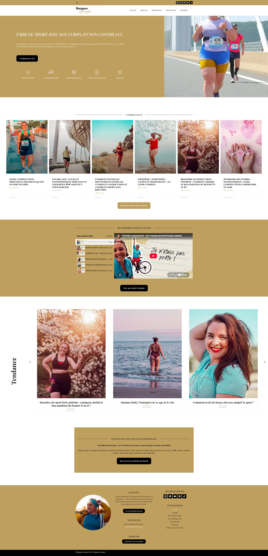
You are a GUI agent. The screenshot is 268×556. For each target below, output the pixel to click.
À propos (183, 10)
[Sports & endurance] (28, 72)
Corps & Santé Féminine (51, 78)
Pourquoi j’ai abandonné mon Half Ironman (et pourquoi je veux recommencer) (96, 265)
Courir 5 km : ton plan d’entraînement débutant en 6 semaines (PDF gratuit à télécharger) (69, 183)
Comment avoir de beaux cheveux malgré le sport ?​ (223, 402)
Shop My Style (175, 522)
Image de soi (120, 78)
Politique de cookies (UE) (174, 528)
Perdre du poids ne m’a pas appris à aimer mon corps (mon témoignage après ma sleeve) (97, 271)
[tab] (94, 242)
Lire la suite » (14, 187)
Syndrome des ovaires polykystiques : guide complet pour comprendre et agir (240, 183)
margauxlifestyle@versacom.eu (134, 527)
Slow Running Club (174, 519)
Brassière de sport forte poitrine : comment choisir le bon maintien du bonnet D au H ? (198, 183)
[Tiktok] (191, 2)
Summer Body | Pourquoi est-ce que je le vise (147, 402)
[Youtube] (184, 2)
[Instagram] (177, 2)
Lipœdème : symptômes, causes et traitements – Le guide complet (154, 182)
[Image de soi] (119, 72)
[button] (30, 362)
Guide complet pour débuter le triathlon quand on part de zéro (26, 182)
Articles (144, 10)
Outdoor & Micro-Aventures (97, 78)
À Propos (175, 513)
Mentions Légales (99, 552)
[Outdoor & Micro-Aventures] (96, 72)
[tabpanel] (153, 256)
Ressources (156, 10)
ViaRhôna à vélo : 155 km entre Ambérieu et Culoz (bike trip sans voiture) (97, 253)
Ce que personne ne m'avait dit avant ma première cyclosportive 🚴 (97, 242)
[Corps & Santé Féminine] (50, 72)
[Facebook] (180, 2)
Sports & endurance (28, 78)
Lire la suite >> (71, 408)
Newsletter (171, 10)
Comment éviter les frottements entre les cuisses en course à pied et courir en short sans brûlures (111, 184)
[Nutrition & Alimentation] (74, 72)
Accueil (133, 10)
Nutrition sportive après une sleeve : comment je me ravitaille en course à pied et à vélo (97, 248)
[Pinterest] (187, 2)
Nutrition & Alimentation (74, 78)
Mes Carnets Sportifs (175, 516)
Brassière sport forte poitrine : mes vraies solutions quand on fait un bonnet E (97, 259)
